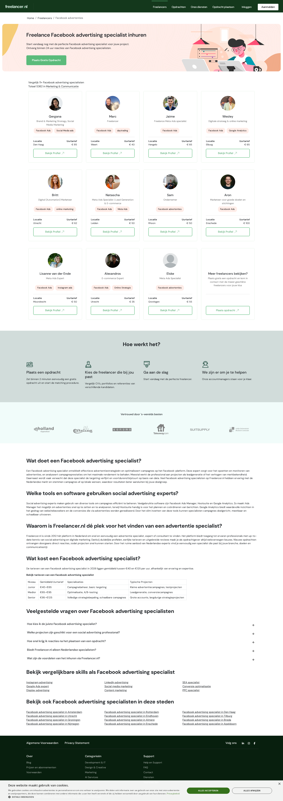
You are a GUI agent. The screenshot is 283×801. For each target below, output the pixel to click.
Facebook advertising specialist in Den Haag (209, 712)
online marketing (65, 209)
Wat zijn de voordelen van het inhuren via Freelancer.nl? (63, 658)
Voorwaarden (34, 772)
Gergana (55, 116)
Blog (28, 762)
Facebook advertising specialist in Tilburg (207, 716)
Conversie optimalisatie (196, 686)
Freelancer (112, 121)
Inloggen (247, 7)
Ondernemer (170, 199)
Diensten (148, 777)
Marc (112, 116)
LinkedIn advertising (116, 682)
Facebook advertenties (170, 209)
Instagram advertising (39, 682)
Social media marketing (118, 686)
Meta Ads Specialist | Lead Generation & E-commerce (112, 201)
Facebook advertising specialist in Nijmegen (52, 724)
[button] (94, 797)
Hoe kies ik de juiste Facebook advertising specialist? (62, 624)
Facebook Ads (43, 130)
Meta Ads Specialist (170, 278)
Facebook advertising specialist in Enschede (131, 724)
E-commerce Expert (113, 278)
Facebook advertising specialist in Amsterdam (54, 712)
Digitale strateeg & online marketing (227, 121)
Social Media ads (65, 130)
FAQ (145, 767)
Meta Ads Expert (55, 278)
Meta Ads (122, 209)
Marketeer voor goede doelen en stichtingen (227, 201)
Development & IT (95, 762)
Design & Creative (95, 767)
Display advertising (37, 690)
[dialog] (141, 790)
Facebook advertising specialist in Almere (129, 720)
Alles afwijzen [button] (252, 790)
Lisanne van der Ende (55, 273)
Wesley (227, 116)
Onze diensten (199, 7)
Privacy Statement (77, 743)
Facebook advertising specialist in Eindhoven (131, 716)
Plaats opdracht (225, 310)
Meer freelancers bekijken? (228, 273)
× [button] (279, 784)
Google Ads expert (37, 686)
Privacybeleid (173, 793)
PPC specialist (190, 690)
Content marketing (115, 690)
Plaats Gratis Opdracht (46, 60)
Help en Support (152, 762)
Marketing (90, 772)
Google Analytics (237, 130)
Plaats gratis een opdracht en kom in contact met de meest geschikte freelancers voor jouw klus (228, 280)
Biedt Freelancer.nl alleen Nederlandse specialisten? (61, 650)
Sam (170, 195)
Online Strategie (122, 287)
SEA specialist (190, 682)
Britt (55, 195)
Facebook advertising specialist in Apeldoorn (209, 724)
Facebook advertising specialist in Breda (206, 720)
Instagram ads (65, 287)
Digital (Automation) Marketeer (55, 199)
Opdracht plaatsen (223, 7)
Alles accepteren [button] (208, 790)
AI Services (91, 777)
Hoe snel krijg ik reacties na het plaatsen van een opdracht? (66, 641)
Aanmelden (268, 7)
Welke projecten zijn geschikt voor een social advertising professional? (73, 632)
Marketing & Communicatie (62, 86)
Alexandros (112, 273)
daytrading (122, 130)
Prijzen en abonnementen (41, 767)
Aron (227, 195)
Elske (170, 273)
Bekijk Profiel (52, 153)
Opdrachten (179, 7)
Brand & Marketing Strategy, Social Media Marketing (55, 123)
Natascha (113, 195)
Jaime (170, 116)
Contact (148, 772)
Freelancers (160, 7)
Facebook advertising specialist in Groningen (53, 720)
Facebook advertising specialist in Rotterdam (131, 712)
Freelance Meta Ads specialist (170, 121)
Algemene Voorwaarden (42, 743)
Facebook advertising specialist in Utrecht (51, 716)
